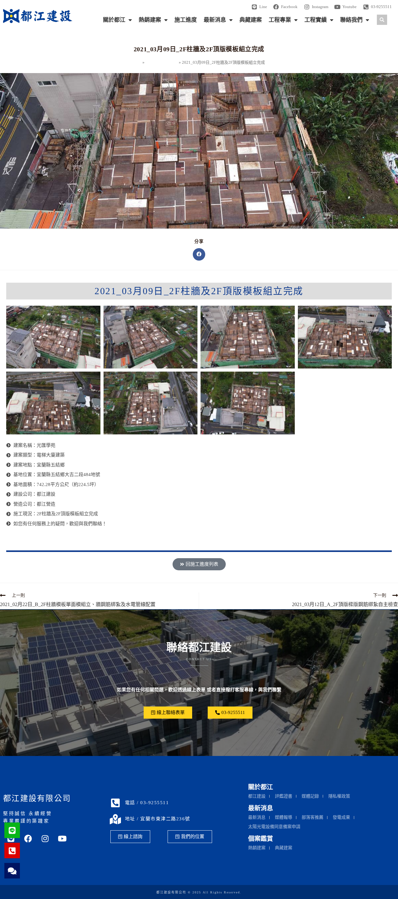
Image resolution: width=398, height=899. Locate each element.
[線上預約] (12, 870)
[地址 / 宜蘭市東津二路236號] (115, 819)
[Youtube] (62, 838)
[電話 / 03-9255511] (115, 803)
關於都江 (114, 20)
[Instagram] (45, 838)
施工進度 (185, 20)
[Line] (12, 830)
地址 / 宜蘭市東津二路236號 (157, 818)
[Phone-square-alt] (12, 850)
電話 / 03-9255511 (147, 802)
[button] (382, 20)
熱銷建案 (150, 20)
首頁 (137, 62)
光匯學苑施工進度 (162, 62)
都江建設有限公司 (37, 798)
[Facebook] (28, 838)
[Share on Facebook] (199, 254)
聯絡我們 (351, 20)
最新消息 (215, 20)
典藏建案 (250, 20)
